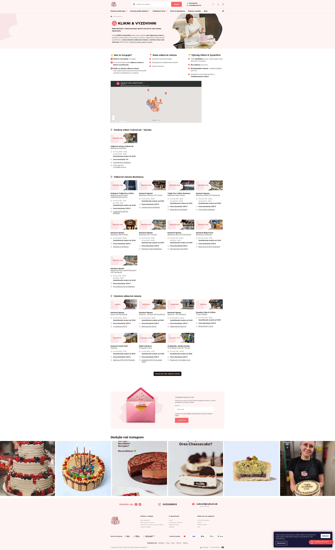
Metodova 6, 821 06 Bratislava (152, 249)
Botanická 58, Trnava (205, 326)
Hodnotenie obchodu (175, 522)
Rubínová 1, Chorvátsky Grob (180, 360)
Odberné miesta (174, 524)
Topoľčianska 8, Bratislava (122, 162)
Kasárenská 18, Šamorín (178, 326)
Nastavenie (281, 543)
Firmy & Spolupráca (203, 520)
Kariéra (199, 522)
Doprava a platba (145, 527)
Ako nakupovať (145, 520)
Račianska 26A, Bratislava (178, 209)
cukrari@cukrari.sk (119, 167)
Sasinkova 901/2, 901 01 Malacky (124, 360)
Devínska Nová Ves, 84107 (179, 249)
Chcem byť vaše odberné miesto (167, 374)
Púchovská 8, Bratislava (206, 209)
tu (284, 538)
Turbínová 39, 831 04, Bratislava (120, 212)
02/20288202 (170, 504)
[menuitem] (120, 11)
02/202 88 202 (118, 165)
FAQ (198, 527)
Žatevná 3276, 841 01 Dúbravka (209, 247)
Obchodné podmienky (147, 522)
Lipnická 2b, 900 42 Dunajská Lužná (152, 361)
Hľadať (176, 4)
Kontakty (171, 527)
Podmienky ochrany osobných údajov (152, 524)
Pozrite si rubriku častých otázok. (141, 42)
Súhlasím (325, 536)
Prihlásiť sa (182, 420)
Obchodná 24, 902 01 (149, 326)
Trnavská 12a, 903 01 (120, 326)
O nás (170, 520)
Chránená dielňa (202, 524)
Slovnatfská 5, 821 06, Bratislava (124, 286)
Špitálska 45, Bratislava (121, 247)
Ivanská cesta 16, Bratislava (151, 207)
